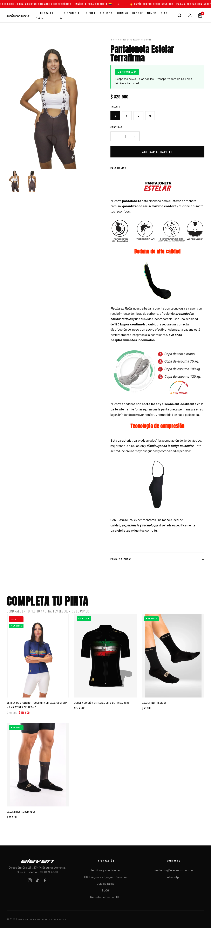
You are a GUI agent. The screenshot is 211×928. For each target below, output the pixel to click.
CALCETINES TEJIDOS (154, 702)
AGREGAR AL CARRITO (157, 152)
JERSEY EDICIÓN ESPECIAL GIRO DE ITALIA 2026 (101, 702)
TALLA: (115, 106)
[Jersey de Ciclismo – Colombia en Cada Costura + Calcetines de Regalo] (38, 655)
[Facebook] (45, 881)
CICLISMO (106, 13)
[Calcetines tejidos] (173, 655)
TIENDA (90, 13)
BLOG (164, 13)
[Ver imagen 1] (15, 180)
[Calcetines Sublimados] (38, 764)
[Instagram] (30, 881)
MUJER (151, 13)
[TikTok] (37, 881)
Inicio (113, 39)
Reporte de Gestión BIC (105, 897)
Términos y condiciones (105, 870)
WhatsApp (174, 877)
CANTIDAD (116, 127)
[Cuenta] (189, 15)
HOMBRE (137, 13)
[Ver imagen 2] (32, 180)
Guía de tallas (105, 883)
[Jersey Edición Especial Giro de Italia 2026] (105, 655)
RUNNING (122, 13)
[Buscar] (179, 15)
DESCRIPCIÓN (118, 167)
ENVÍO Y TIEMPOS (121, 559)
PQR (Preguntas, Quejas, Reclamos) (105, 877)
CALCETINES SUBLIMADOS (21, 811)
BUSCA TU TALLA (44, 15)
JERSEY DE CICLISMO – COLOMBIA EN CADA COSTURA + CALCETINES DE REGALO (37, 705)
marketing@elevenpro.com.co (174, 870)
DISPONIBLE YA (70, 15)
